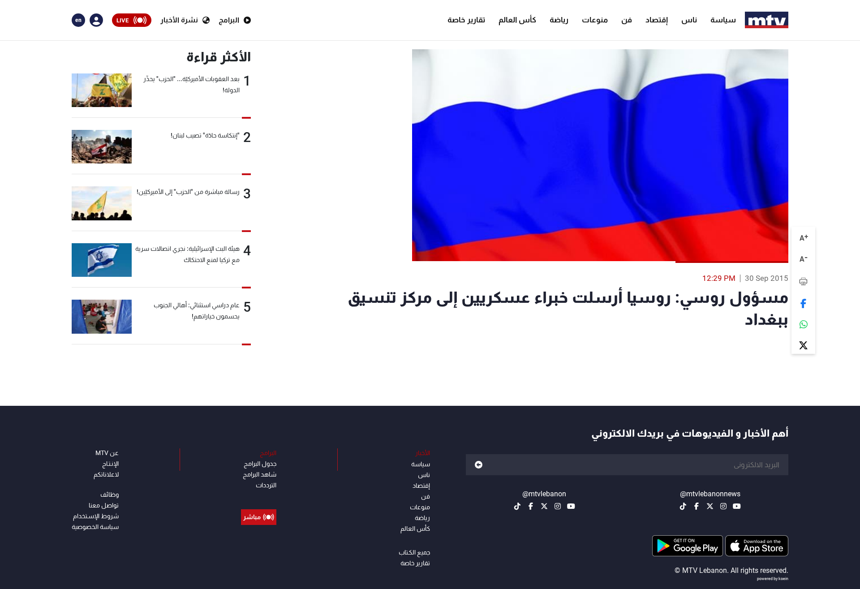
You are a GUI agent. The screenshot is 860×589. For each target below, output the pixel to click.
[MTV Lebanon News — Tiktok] (683, 506)
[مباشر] (258, 496)
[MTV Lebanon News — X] (710, 506)
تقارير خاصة (466, 19)
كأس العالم (517, 19)
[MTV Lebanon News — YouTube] (737, 506)
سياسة (723, 19)
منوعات (595, 19)
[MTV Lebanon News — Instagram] (723, 506)
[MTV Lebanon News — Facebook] (696, 506)
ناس (689, 19)
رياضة (559, 19)
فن (626, 19)
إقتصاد (656, 19)
